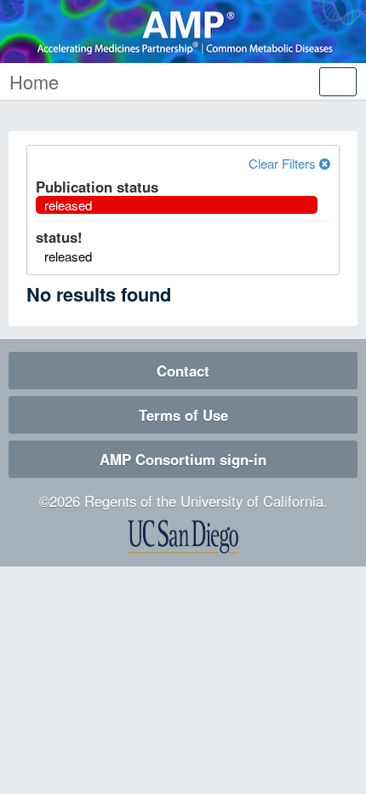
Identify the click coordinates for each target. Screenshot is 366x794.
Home (34, 81)
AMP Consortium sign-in (183, 459)
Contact (183, 370)
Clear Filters (284, 163)
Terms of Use (183, 415)
